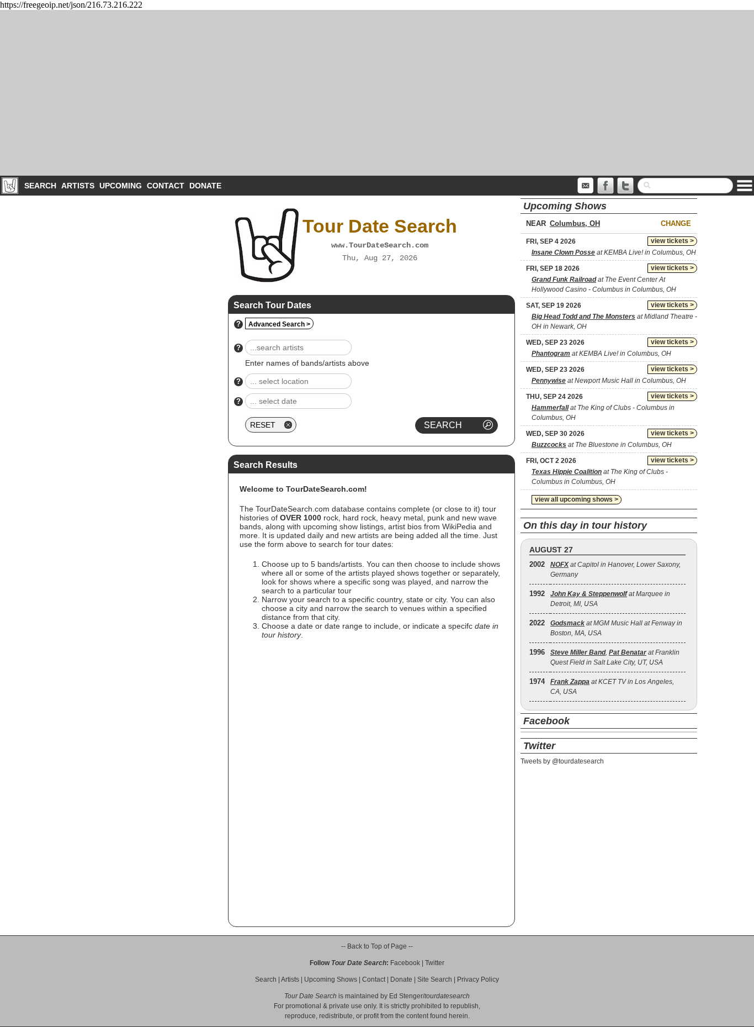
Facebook (405, 963)
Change (676, 223)
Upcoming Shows (330, 979)
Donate (205, 185)
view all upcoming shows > (576, 499)
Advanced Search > (279, 324)
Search (40, 185)
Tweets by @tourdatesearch (562, 761)
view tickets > (672, 241)
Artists (77, 185)
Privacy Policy (478, 979)
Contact (165, 185)
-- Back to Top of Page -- (377, 946)
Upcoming (120, 185)
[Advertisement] (377, 92)
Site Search (434, 979)
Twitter (434, 963)
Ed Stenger (406, 996)
